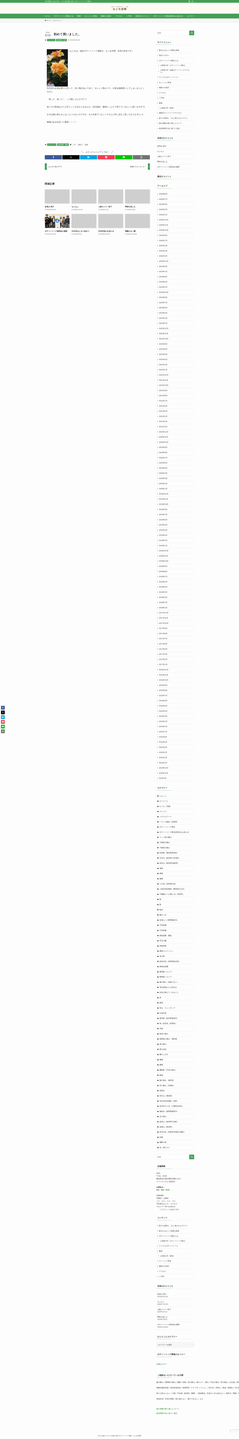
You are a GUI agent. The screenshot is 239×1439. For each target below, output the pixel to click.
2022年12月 (163, 328)
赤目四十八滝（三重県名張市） (171, 1106)
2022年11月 (163, 334)
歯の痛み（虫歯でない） (169, 982)
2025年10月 (163, 230)
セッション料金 (165, 82)
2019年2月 (163, 540)
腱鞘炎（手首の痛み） (168, 1070)
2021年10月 (163, 385)
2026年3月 (163, 209)
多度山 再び (161, 146)
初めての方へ (164, 55)
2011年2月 (163, 758)
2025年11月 (163, 225)
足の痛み (162, 1116)
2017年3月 (163, 654)
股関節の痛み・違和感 (168, 1039)
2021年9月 (163, 390)
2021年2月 (163, 421)
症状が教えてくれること (169, 992)
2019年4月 (163, 530)
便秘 (161, 868)
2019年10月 (163, 504)
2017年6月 (163, 644)
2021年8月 (163, 396)
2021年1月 (163, 427)
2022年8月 (163, 344)
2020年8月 (163, 452)
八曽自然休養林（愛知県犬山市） (172, 889)
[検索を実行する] (191, 33)
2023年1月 (163, 323)
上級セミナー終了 (164, 156)
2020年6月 (163, 463)
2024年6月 (163, 277)
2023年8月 (163, 297)
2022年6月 (163, 349)
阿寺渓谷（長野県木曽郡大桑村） (172, 1132)
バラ (74, 145)
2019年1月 (163, 546)
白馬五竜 (162, 1013)
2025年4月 (163, 246)
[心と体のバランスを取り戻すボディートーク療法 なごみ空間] (119, 8)
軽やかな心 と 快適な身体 (169, 50)
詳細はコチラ (161, 1364)
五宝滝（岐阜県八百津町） (169, 858)
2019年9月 (163, 509)
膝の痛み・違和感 (166, 1080)
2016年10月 (163, 680)
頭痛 (161, 1137)
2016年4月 (163, 711)
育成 (86, 145)
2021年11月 (163, 380)
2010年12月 (163, 768)
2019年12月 (163, 494)
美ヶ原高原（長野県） (168, 1023)
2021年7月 (163, 401)
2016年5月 (163, 706)
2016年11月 (163, 675)
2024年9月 (163, 266)
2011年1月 (163, 763)
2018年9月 (163, 566)
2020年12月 (163, 432)
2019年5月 (163, 525)
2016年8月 (163, 690)
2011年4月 (163, 747)
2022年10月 (163, 339)
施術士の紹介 (164, 88)
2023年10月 (163, 292)
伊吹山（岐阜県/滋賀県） (169, 863)
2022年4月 (163, 359)
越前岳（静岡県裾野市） (169, 1111)
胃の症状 (162, 1049)
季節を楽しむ (162, 162)
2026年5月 (163, 204)
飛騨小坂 (162, 1142)
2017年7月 (163, 639)
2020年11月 (163, 437)
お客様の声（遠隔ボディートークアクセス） (174, 71)
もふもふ (160, 151)
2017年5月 (163, 649)
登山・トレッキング (167, 1008)
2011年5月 (163, 742)
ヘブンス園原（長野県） (169, 822)
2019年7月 (163, 515)
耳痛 (161, 1029)
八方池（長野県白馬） (168, 884)
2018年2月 (163, 602)
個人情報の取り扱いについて (170, 123)
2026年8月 (163, 194)
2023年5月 (163, 308)
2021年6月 (163, 406)
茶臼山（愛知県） (166, 1096)
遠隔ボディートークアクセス (170, 113)
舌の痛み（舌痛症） (167, 1085)
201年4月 (162, 778)
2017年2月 (163, 659)
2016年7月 (163, 696)
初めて (80, 145)
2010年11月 (163, 773)
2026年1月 (163, 215)
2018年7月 (163, 577)
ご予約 (161, 98)
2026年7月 (163, 199)
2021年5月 (163, 411)
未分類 (162, 956)
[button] (53, 157)
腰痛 (161, 1060)
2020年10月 (163, 442)
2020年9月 (163, 447)
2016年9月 (163, 685)
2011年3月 (163, 752)
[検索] (192, 1)
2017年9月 (163, 628)
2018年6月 (163, 582)
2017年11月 (163, 618)
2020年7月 (163, 458)
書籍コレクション (166, 951)
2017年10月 (163, 623)
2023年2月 (163, 318)
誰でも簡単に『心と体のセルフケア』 (174, 118)
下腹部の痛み (164, 842)
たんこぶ (162, 796)
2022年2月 (163, 365)
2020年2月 (163, 484)
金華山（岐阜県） (166, 1127)
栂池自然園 (163, 966)
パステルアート (165, 817)
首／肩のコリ (164, 1147)
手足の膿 (162, 941)
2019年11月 (163, 499)
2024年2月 (163, 287)
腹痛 (161, 1075)
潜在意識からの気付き (168, 987)
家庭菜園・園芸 (61, 40)
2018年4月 (163, 592)
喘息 (161, 910)
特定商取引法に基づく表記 (169, 128)
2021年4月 (163, 416)
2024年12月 (163, 261)
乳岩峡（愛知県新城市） (169, 853)
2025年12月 (163, 220)
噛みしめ (162, 915)
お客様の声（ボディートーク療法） (173, 65)
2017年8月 (163, 633)
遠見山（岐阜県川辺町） (169, 1122)
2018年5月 (163, 587)
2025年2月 (163, 256)
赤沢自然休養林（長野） (169, 1101)
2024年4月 (163, 282)
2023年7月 (163, 303)
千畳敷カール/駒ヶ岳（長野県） (171, 894)
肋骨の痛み (163, 1034)
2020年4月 (163, 473)
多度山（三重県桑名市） (169, 920)
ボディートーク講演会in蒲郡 (168, 167)
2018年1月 (163, 608)
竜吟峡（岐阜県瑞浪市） (169, 1018)
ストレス (162, 811)
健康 (161, 879)
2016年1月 (163, 726)
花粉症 (162, 1091)
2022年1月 (163, 370)
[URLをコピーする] (141, 157)
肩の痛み (162, 1044)
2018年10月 (163, 561)
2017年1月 (163, 664)
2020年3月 (163, 478)
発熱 (161, 1003)
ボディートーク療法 (167, 827)
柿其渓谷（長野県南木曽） (169, 961)
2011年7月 (163, 732)
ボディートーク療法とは (168, 61)
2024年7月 (163, 271)
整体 (160, 103)
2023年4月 (163, 313)
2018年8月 (163, 571)
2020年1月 (163, 489)
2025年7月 (163, 241)
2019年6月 (163, 520)
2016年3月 (163, 716)
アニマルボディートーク (168, 77)
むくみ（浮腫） (165, 806)
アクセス (162, 93)
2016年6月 (163, 701)
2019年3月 (163, 535)
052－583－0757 (163, 1190)
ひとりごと (51, 40)
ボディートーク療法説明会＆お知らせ (174, 832)
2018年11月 (163, 556)
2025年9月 (163, 235)
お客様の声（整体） (167, 108)
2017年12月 (163, 613)
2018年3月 (163, 597)
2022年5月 (163, 354)
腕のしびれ (163, 1054)
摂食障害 (162, 946)
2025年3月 (163, 251)
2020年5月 (163, 468)
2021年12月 (163, 375)
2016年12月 (163, 670)
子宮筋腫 (162, 925)
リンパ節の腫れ (165, 837)
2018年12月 (163, 551)
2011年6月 (163, 737)
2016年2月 (163, 721)
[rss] (189, 1)
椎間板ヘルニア (165, 972)
